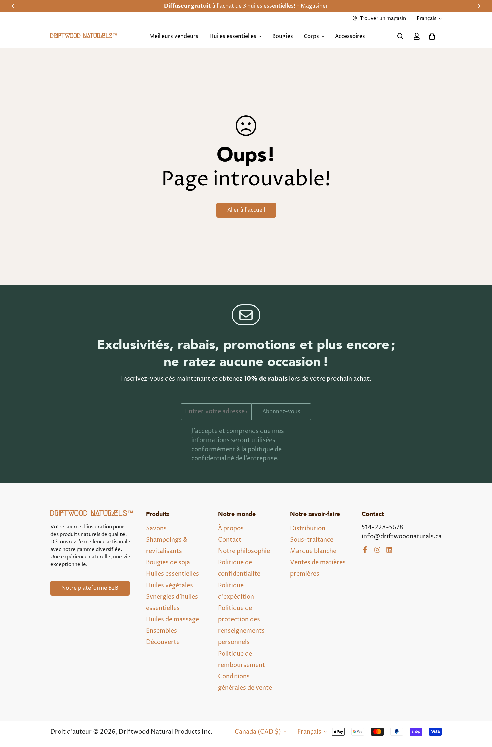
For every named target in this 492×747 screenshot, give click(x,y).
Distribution (307, 528)
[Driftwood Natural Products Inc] (83, 36)
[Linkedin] (389, 549)
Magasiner (308, 6)
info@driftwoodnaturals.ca (402, 536)
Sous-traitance (311, 540)
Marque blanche (313, 551)
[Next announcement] (479, 6)
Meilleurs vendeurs (173, 36)
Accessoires (350, 36)
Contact (229, 540)
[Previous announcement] (13, 6)
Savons (156, 528)
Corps (311, 36)
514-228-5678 (382, 527)
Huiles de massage (172, 619)
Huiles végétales (169, 585)
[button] (432, 36)
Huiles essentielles (232, 36)
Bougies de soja (168, 562)
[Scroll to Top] (479, 710)
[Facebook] (365, 549)
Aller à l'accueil (246, 210)
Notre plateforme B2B (89, 588)
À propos (231, 528)
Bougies (282, 36)
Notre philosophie (244, 551)
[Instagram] (377, 549)
